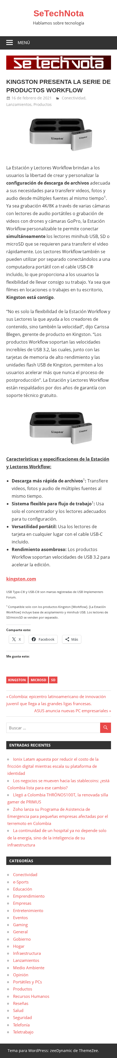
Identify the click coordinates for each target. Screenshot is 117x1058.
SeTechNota (58, 13)
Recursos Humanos (31, 996)
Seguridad (22, 1017)
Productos (42, 104)
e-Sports (21, 882)
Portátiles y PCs (27, 981)
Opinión (20, 974)
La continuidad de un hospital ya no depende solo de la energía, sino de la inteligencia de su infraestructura (56, 838)
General (20, 931)
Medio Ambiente (28, 967)
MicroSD (38, 680)
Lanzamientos (19, 104)
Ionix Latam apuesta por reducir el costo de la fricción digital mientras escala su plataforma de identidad (52, 766)
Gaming (20, 924)
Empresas (22, 903)
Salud (18, 1010)
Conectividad (73, 97)
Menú (24, 42)
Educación (22, 889)
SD (53, 680)
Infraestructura (27, 953)
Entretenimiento (28, 910)
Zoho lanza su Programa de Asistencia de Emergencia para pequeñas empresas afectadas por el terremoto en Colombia (57, 816)
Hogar (18, 946)
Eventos (20, 917)
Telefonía (21, 1025)
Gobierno (22, 939)
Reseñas (20, 1003)
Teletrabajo (23, 1032)
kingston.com (21, 579)
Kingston (17, 680)
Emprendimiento (29, 896)
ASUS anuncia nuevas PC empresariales (71, 710)
